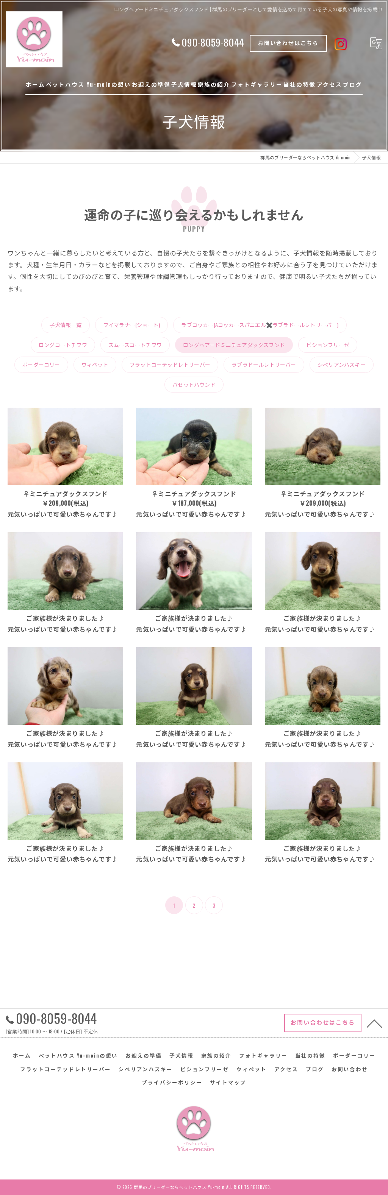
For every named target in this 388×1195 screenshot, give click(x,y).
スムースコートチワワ (135, 345)
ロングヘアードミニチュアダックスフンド (234, 345)
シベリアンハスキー (342, 364)
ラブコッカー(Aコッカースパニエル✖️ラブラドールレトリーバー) (259, 325)
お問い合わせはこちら (288, 43)
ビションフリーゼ (327, 345)
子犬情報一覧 (65, 325)
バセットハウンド (194, 384)
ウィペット (94, 364)
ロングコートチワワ (63, 345)
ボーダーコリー (41, 364)
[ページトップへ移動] (374, 1023)
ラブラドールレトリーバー (264, 364)
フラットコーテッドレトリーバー (170, 364)
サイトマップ (228, 1082)
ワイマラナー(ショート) (131, 325)
